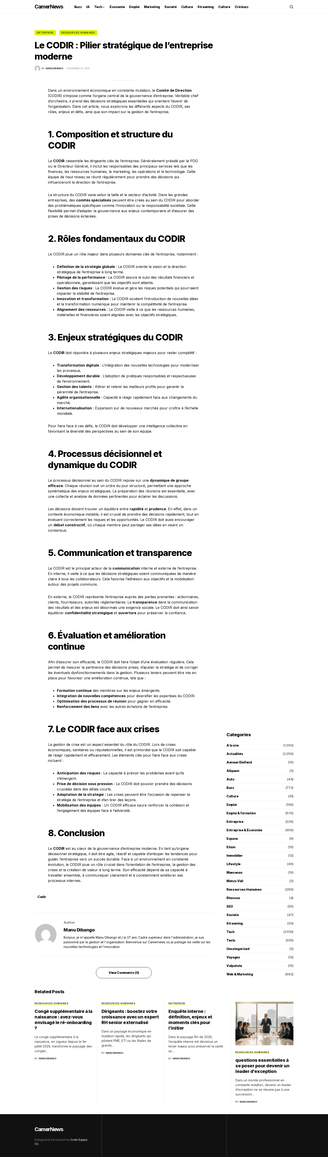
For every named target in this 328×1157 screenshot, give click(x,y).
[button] (291, 7)
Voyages (233, 957)
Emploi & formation (241, 813)
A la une (232, 745)
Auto (230, 779)
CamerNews (49, 6)
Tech (230, 932)
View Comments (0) (124, 973)
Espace (232, 838)
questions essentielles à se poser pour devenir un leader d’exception (262, 1065)
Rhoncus (233, 898)
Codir (41, 897)
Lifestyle (233, 864)
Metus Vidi (234, 881)
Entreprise (45, 32)
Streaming (234, 923)
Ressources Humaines (78, 32)
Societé (232, 915)
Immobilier (234, 855)
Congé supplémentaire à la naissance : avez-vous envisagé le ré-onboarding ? (63, 1020)
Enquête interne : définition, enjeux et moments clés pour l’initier (190, 1020)
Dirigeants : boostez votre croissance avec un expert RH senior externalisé (130, 1017)
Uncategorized (237, 949)
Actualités (234, 754)
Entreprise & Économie (244, 830)
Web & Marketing (239, 974)
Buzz (230, 788)
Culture (232, 796)
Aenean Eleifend (239, 762)
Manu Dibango (79, 930)
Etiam (230, 847)
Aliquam (232, 771)
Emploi (231, 805)
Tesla (230, 940)
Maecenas (234, 872)
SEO (229, 906)
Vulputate (234, 966)
